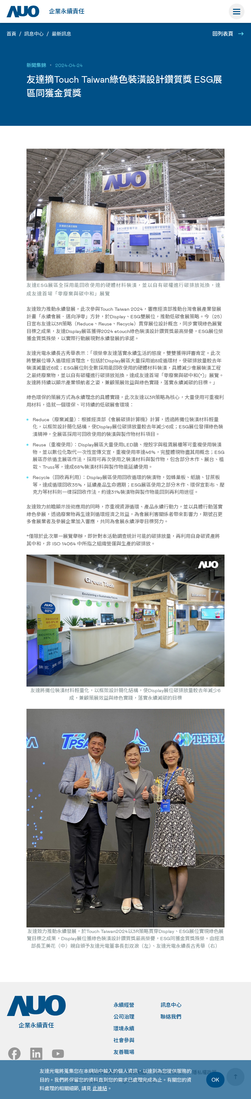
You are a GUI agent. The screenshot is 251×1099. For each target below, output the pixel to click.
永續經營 (123, 1004)
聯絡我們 (170, 1016)
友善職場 (123, 1052)
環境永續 (123, 1028)
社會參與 (123, 1040)
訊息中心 (170, 1004)
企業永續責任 (66, 11)
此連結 (99, 1088)
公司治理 (123, 1016)
